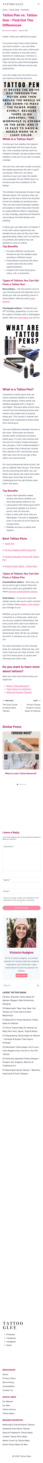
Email (7, 891)
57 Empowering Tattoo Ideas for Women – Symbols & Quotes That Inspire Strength (21, 1039)
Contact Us (8, 1390)
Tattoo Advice (9, 1409)
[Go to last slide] (6, 756)
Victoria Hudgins (11, 30)
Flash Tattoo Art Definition (18, 689)
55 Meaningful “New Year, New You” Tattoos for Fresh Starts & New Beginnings (19, 1012)
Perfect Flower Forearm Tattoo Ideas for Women (32, 706)
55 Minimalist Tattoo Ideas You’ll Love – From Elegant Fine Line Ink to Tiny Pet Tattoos (21, 1050)
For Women (8, 1401)
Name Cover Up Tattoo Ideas (16, 1440)
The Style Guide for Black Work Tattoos (10, 706)
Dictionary (25, 10)
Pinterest (10, 1334)
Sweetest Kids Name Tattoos (16, 1428)
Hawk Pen (9, 544)
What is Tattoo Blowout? (17, 686)
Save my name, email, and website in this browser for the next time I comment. (21, 899)
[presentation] (21, 750)
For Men (6, 1405)
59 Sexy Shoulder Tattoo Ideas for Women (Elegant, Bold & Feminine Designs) (18, 1000)
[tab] (17, 784)
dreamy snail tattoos (29, 604)
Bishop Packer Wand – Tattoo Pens (21, 566)
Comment (9, 846)
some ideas (23, 317)
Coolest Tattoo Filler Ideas (15, 1436)
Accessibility (9, 1386)
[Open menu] (38, 4)
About (5, 1374)
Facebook (11, 1338)
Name (7, 880)
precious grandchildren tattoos (22, 591)
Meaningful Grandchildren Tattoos (19, 1424)
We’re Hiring (8, 1382)
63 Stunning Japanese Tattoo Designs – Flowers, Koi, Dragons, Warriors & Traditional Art (21, 1062)
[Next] (37, 756)
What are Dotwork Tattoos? (19, 692)
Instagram (11, 1341)
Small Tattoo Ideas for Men (15, 1444)
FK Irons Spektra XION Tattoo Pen (20, 550)
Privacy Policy (9, 1378)
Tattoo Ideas (14, 10)
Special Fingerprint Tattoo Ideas (18, 1432)
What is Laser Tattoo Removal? (21, 773)
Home (5, 10)
